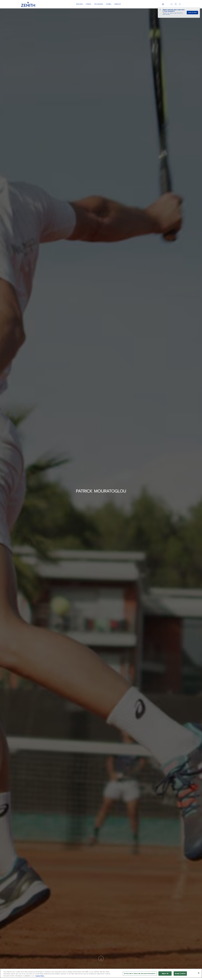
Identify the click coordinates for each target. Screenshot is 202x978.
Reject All (165, 973)
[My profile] (180, 4)
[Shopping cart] (176, 4)
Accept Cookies (180, 973)
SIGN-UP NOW (192, 12)
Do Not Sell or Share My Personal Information (139, 973)
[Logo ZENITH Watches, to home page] (28, 4)
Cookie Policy (39, 976)
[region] (101, 973)
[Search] (171, 4)
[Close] (198, 973)
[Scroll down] (101, 958)
